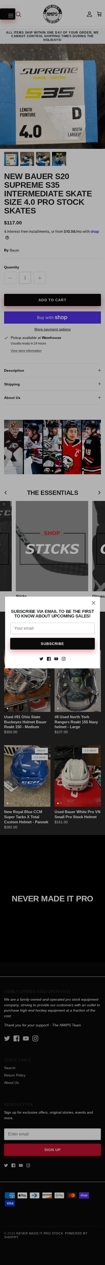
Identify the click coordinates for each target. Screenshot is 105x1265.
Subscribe (52, 644)
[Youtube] (56, 659)
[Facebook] (49, 659)
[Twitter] (41, 659)
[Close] (93, 603)
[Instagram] (63, 659)
